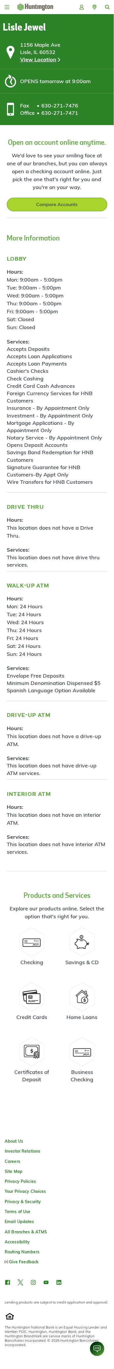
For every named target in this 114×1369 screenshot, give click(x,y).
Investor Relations (22, 1151)
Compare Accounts (57, 204)
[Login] (81, 7)
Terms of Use (17, 1211)
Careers (12, 1161)
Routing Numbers (22, 1252)
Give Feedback (23, 1261)
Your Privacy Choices (25, 1191)
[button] (94, 7)
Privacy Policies (20, 1181)
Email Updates (19, 1221)
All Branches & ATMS (26, 1232)
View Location (38, 59)
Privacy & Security (23, 1201)
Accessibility (17, 1242)
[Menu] (7, 7)
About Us (14, 1141)
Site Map (13, 1171)
